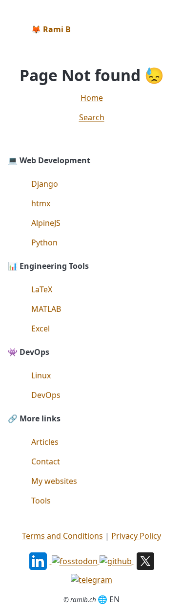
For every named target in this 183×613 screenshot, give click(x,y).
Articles (45, 442)
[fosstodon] (76, 560)
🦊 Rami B (51, 29)
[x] (145, 560)
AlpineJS (46, 223)
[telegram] (91, 578)
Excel (40, 328)
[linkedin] (39, 560)
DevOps (46, 395)
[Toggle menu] (167, 29)
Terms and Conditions (62, 535)
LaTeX (41, 289)
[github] (117, 560)
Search (91, 117)
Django (44, 183)
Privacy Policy (136, 535)
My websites (54, 481)
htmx (40, 203)
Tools (41, 500)
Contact (45, 461)
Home (92, 97)
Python (44, 242)
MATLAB (46, 309)
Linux (41, 375)
